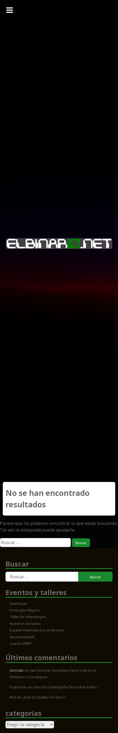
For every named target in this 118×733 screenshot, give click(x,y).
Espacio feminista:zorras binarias (37, 630)
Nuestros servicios (25, 623)
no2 (13, 697)
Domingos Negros (25, 610)
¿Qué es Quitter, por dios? (43, 697)
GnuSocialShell (22, 636)
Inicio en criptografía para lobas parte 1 (66, 687)
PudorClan (18, 687)
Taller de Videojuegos (28, 616)
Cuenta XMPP (21, 643)
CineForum (18, 603)
